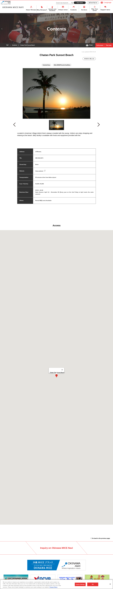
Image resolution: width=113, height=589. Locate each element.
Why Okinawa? (42, 10)
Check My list (93, 2)
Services (84, 10)
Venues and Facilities (52, 9)
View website (39, 171)
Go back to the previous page (101, 538)
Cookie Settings (80, 584)
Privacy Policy (53, 587)
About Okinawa (31, 10)
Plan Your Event (94, 9)
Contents (73, 10)
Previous (15, 125)
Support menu (105, 9)
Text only (108, 45)
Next (98, 125)
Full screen (99, 45)
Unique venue (63, 9)
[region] (56, 584)
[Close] (62, 370)
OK (92, 584)
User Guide (80, 2)
